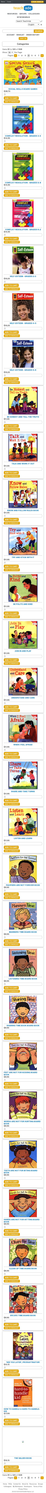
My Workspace (23, 17)
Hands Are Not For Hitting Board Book (22, 1221)
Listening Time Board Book (23, 979)
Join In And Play (23, 651)
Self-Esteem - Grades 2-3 (23, 276)
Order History (32, 35)
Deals (9, 2)
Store (3, 2)
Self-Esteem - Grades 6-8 (23, 370)
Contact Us (17, 1484)
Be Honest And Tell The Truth (23, 417)
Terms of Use (37, 1486)
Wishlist (20, 35)
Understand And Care (23, 698)
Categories (23, 44)
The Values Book (23, 1458)
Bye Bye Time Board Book (23, 1315)
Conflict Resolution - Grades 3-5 (23, 136)
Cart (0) (23, 38)
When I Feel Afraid (22, 745)
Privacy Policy (23, 1489)
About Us (25, 1484)
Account (11, 35)
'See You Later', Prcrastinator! (23, 1362)
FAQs (10, 1484)
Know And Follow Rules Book (23, 510)
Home (5, 1484)
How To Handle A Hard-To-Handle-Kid (22, 1410)
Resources (12, 14)
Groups (22, 14)
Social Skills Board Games (22, 89)
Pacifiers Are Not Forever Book (23, 885)
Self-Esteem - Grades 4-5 (23, 323)
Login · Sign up (37, 2)
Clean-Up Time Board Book (23, 1269)
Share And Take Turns (23, 791)
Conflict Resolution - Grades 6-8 (23, 183)
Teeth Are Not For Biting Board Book (20, 1172)
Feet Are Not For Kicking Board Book (20, 1073)
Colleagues (34, 14)
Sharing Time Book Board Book (23, 1026)
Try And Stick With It (23, 557)
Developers (28, 1486)
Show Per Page (12, 52)
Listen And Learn (23, 838)
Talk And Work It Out (23, 464)
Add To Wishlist (12, 101)
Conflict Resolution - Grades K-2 (23, 230)
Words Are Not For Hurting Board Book (22, 1122)
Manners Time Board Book (23, 932)
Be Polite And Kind (23, 604)
